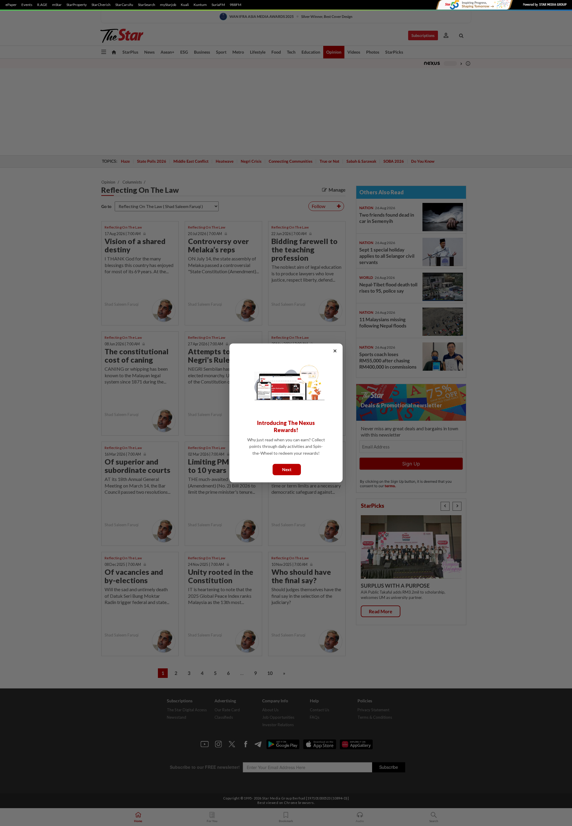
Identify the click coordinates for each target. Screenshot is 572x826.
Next (286, 469)
